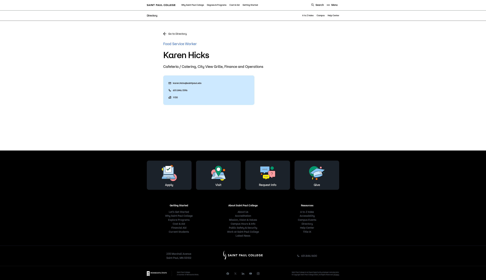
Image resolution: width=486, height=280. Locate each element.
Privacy (336, 274)
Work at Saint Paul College (243, 231)
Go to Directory (177, 33)
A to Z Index (308, 15)
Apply (169, 185)
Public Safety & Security (243, 227)
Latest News (243, 235)
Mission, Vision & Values (243, 219)
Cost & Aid (234, 5)
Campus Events (307, 219)
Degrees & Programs (216, 5)
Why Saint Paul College (192, 5)
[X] (235, 273)
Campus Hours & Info (243, 223)
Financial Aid (178, 227)
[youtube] (250, 273)
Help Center (333, 15)
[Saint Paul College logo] (161, 5)
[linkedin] (243, 273)
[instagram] (258, 273)
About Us (243, 211)
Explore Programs (179, 219)
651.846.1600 (309, 255)
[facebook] (228, 273)
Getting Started (250, 5)
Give (317, 185)
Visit (218, 185)
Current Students (179, 231)
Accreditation (243, 215)
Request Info (267, 185)
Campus (321, 15)
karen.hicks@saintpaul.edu (187, 83)
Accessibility (307, 215)
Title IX (307, 231)
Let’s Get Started (179, 211)
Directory (307, 223)
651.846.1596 (180, 90)
